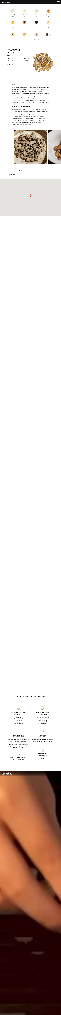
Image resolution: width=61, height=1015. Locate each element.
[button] (30, 196)
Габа (13, 38)
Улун (24, 26)
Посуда (48, 38)
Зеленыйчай (13, 15)
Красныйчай (48, 15)
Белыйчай (36, 15)
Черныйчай (13, 26)
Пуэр (36, 26)
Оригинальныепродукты (36, 38)
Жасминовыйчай (48, 26)
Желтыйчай (25, 15)
